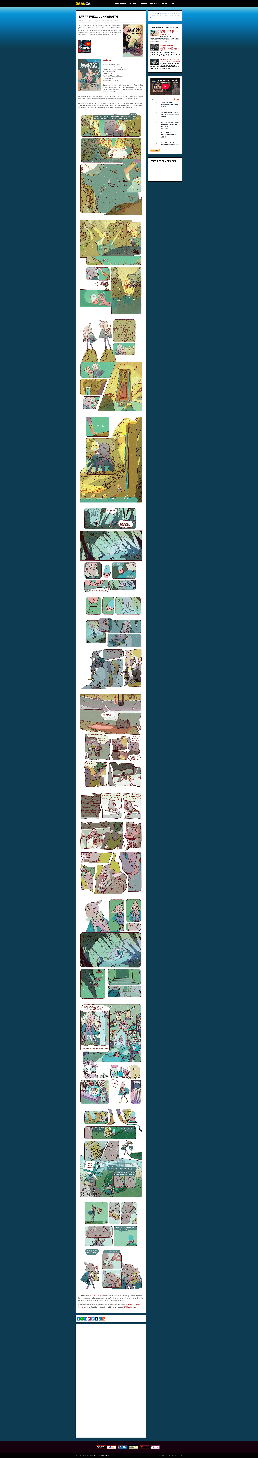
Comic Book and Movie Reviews (84, 1455)
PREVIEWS (118, 21)
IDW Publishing (129, 1307)
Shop (164, 3)
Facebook (136, 1305)
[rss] (175, 1455)
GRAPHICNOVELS (107, 21)
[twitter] (182, 1455)
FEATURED (154, 3)
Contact (174, 3)
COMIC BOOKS (120, 3)
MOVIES (133, 3)
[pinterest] (172, 1455)
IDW (113, 21)
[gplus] (163, 1455)
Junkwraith (107, 60)
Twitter (80, 1307)
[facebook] (159, 1455)
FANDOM (143, 3)
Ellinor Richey (96, 1296)
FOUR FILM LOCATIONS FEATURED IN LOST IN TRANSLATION (167, 32)
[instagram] (166, 1455)
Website (129, 1305)
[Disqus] (111, 1353)
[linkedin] (169, 1455)
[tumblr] (178, 1455)
